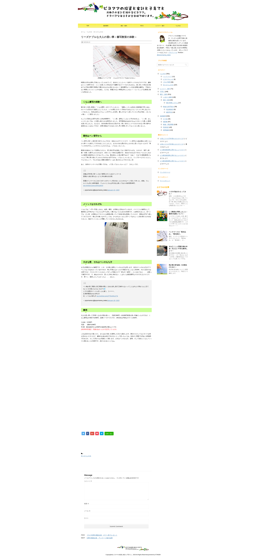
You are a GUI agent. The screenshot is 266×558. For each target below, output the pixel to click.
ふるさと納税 (167, 97)
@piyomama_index (164, 55)
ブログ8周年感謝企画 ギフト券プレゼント (102, 535)
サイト (86, 518)
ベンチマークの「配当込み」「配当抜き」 (177, 233)
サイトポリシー (165, 181)
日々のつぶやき (86, 456)
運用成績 (166, 130)
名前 (86, 504)
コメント (88, 481)
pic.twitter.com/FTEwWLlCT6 (107, 296)
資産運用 (105, 25)
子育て (142, 25)
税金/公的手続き (168, 107)
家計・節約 (124, 25)
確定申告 (169, 112)
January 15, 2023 (113, 190)
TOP (87, 25)
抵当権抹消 (170, 109)
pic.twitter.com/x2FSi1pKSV (93, 186)
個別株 (165, 122)
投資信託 (166, 127)
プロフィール (173, 52)
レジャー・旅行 (160, 25)
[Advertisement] (116, 368)
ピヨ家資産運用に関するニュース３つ (172, 150)
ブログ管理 (166, 82)
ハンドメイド (167, 76)
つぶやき (178, 25)
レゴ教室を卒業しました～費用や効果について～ (178, 213)
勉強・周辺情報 (168, 124)
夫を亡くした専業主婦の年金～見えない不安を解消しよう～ (178, 248)
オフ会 (165, 119)
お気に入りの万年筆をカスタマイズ (171, 139)
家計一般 (166, 100)
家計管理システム (172, 103)
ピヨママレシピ (168, 79)
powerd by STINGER (154, 554)
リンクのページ (165, 172)
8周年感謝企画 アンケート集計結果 (100, 538)
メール (87, 511)
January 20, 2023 (113, 300)
